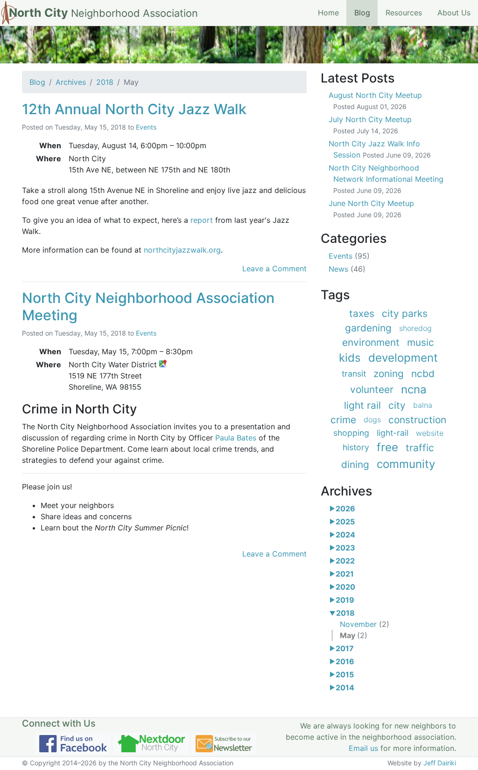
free (387, 447)
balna (422, 405)
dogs (372, 419)
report (201, 220)
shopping (351, 433)
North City (103, 13)
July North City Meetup (370, 125)
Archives (71, 82)
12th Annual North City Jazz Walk (134, 109)
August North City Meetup (375, 100)
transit (354, 373)
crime (343, 420)
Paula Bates (235, 437)
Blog (366, 12)
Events (146, 127)
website (429, 433)
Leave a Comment (274, 268)
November (364, 624)
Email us (363, 748)
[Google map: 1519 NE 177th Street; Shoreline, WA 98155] (163, 364)
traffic (420, 448)
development (403, 357)
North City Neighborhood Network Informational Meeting (386, 178)
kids (350, 357)
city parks (405, 313)
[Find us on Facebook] (73, 744)
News (347, 269)
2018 (104, 82)
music (420, 342)
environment (371, 342)
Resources (404, 12)
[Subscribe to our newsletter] (223, 744)
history (356, 447)
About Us (454, 12)
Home (328, 12)
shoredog (415, 328)
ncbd (423, 373)
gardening (368, 328)
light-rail (392, 433)
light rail (362, 405)
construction (417, 420)
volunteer (372, 389)
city (397, 405)
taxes (361, 313)
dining (355, 464)
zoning (388, 373)
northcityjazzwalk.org (182, 249)
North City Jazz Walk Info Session (380, 149)
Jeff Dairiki (439, 763)
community (406, 464)
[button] (332, 508)
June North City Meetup (371, 209)
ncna (414, 389)
